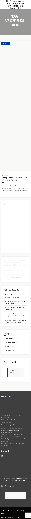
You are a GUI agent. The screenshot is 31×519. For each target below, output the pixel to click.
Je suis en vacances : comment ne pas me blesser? (15, 302)
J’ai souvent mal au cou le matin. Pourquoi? (15, 308)
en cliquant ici (16, 277)
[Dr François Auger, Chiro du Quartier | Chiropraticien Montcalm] (15, 4)
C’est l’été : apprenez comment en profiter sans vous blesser (15, 321)
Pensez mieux (9, 350)
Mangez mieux (9, 346)
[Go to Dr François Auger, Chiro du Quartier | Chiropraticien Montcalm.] (5, 29)
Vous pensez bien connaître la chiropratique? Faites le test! (14, 315)
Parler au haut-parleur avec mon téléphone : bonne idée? (15, 296)
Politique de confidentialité (10, 517)
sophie (6, 175)
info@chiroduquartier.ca (9, 425)
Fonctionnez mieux (11, 342)
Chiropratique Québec (13, 430)
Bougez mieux (9, 338)
